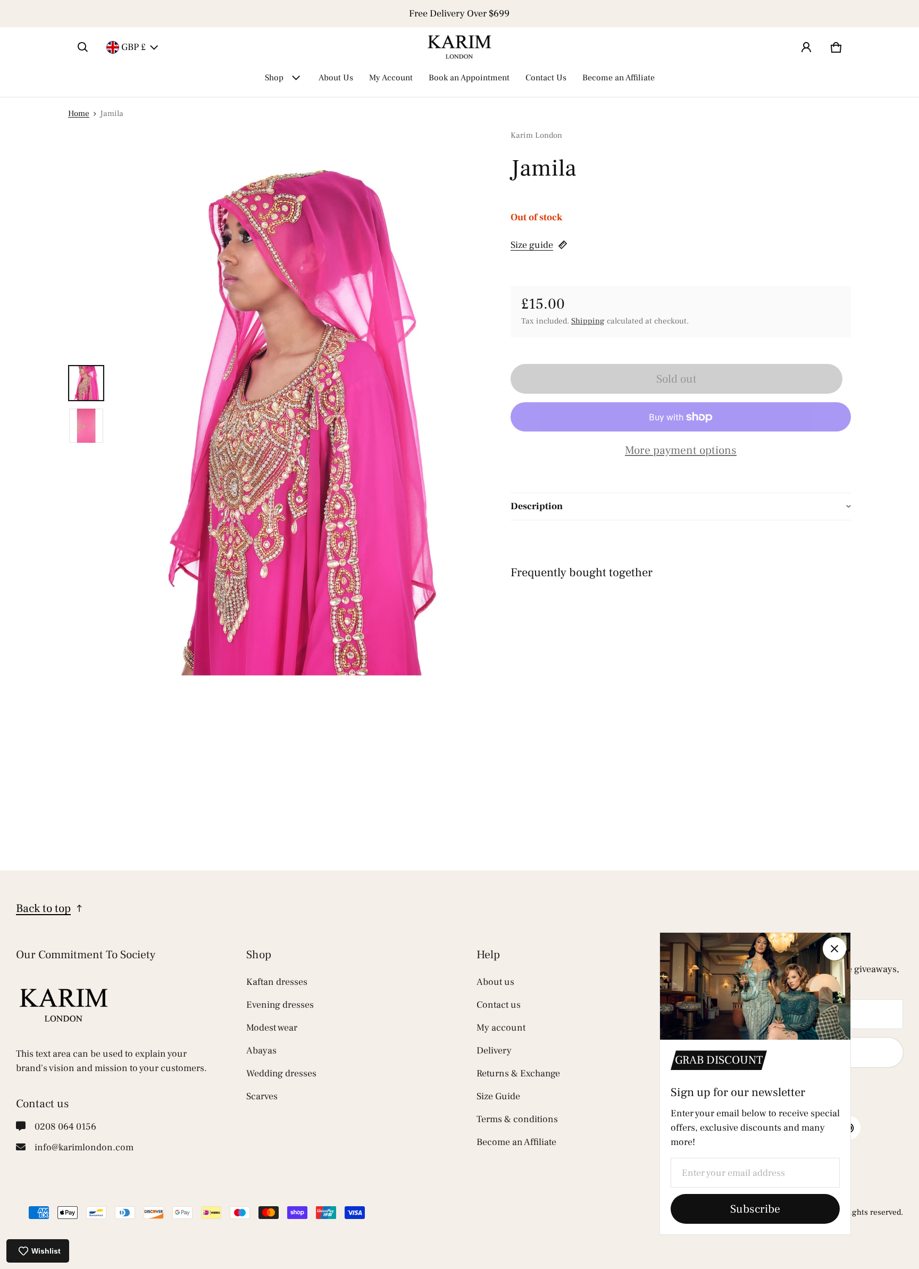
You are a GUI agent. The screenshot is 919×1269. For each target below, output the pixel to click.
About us (495, 982)
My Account (391, 77)
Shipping (588, 321)
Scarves (262, 1096)
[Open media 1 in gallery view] (86, 383)
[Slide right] (845, 13)
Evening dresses (280, 1005)
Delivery (494, 1050)
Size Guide (498, 1096)
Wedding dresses (281, 1073)
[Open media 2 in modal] (294, 404)
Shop (274, 77)
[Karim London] (459, 47)
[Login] (806, 47)
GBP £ (133, 47)
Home (78, 113)
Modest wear (271, 1028)
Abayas (261, 1050)
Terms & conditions (517, 1119)
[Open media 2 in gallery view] (86, 426)
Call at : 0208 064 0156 (459, 13)
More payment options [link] (681, 450)
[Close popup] (834, 948)
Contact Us (545, 77)
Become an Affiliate (618, 77)
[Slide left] (74, 13)
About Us (336, 77)
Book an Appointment (469, 77)
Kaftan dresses (276, 982)
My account (501, 1028)
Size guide (532, 245)
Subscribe (755, 1208)
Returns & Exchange (518, 1073)
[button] (83, 47)
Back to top (43, 908)
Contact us (499, 1005)
